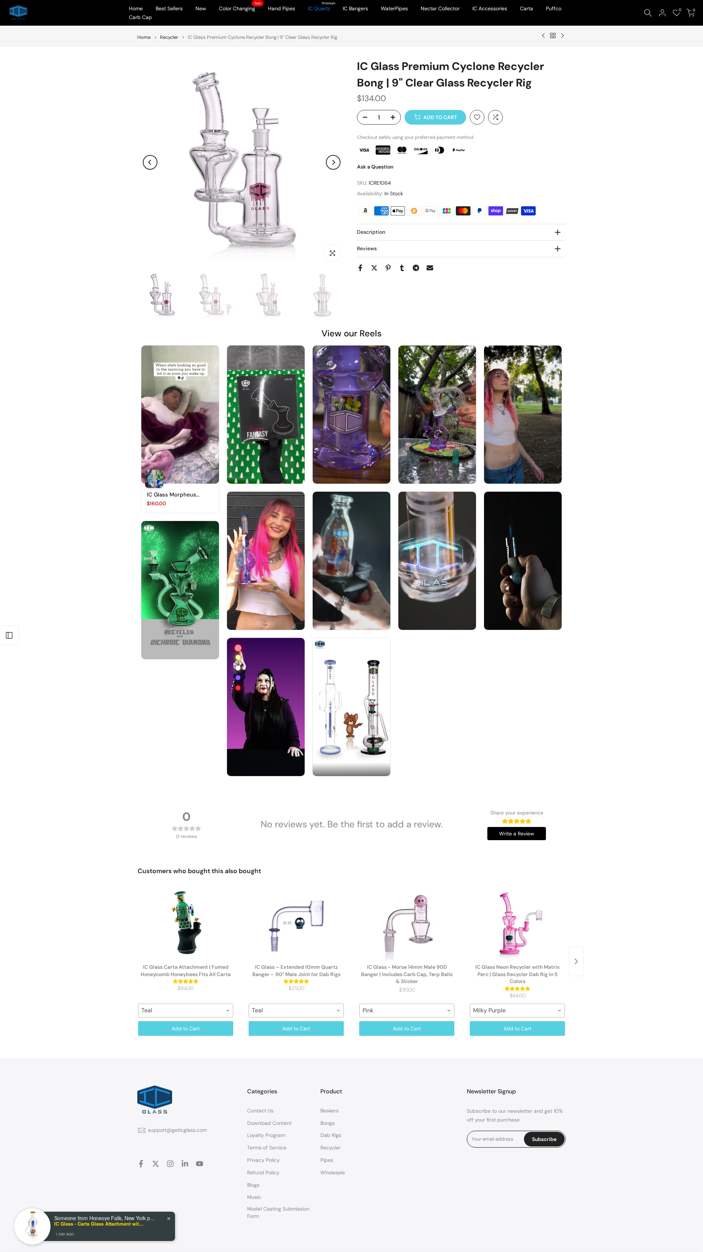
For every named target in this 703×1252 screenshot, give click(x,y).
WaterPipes (394, 8)
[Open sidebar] (9, 635)
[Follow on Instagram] (170, 1163)
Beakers (329, 1110)
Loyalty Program (266, 1135)
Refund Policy (263, 1172)
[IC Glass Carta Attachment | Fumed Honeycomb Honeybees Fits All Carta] (185, 924)
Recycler (169, 37)
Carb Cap (140, 17)
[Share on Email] (430, 268)
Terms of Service (266, 1147)
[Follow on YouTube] (199, 1163)
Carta (526, 8)
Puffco (553, 8)
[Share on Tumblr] (402, 268)
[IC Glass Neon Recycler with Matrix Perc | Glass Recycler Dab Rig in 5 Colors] (517, 924)
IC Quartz (321, 8)
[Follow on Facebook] (141, 1163)
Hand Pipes (281, 8)
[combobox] (185, 1011)
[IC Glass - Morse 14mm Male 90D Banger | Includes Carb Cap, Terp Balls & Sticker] (406, 924)
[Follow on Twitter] (155, 1163)
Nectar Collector (440, 8)
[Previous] (150, 162)
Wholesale (332, 1172)
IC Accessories (489, 8)
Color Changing (240, 8)
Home (136, 8)
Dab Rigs (330, 1135)
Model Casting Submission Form (278, 1212)
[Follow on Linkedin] (185, 1163)
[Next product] (576, 961)
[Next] (333, 162)
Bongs (327, 1123)
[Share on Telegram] (416, 268)
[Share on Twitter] (374, 268)
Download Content (269, 1123)
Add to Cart (186, 1028)
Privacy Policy (263, 1160)
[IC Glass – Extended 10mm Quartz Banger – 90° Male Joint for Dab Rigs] (296, 924)
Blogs (253, 1185)
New (201, 8)
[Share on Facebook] (360, 268)
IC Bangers (355, 8)
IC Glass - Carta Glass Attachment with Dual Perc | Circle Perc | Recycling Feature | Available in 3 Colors (100, 1224)
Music (254, 1197)
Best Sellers (169, 8)
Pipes (326, 1160)
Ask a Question (375, 166)
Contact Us (260, 1110)
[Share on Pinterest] (388, 268)
